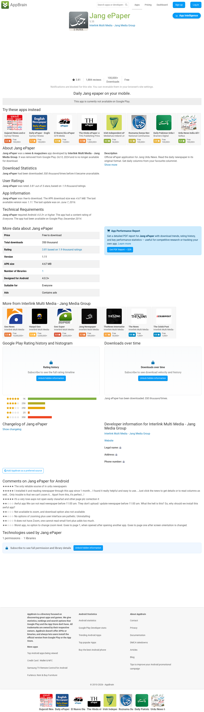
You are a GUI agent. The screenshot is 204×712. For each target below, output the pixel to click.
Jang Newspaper (87, 327)
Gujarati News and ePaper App (14, 133)
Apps (137, 5)
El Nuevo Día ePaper (64, 133)
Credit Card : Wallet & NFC (40, 660)
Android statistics (87, 620)
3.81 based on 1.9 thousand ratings (62, 249)
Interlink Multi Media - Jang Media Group (56, 303)
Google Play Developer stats (92, 628)
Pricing (148, 5)
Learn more (124, 243)
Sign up (179, 5)
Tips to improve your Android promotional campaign (150, 666)
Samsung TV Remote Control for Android (47, 668)
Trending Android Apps (90, 635)
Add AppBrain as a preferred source (24, 470)
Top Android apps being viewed (42, 653)
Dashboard (162, 5)
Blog (132, 657)
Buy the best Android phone (92, 650)
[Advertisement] (98, 53)
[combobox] (110, 4)
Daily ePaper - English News (39, 133)
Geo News (9, 327)
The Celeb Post (161, 327)
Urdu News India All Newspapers (188, 133)
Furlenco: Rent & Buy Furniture (42, 675)
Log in (196, 5)
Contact (134, 620)
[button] (152, 448)
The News (134, 327)
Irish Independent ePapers (114, 133)
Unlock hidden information (51, 378)
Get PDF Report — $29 (120, 249)
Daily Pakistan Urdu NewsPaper (163, 133)
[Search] (126, 4)
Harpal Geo (35, 327)
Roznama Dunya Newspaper (139, 133)
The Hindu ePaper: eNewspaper (89, 133)
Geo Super (59, 327)
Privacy (133, 628)
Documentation (137, 635)
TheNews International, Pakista (114, 327)
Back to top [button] (196, 682)
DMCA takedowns (139, 642)
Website (108, 440)
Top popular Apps (87, 642)
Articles (133, 650)
